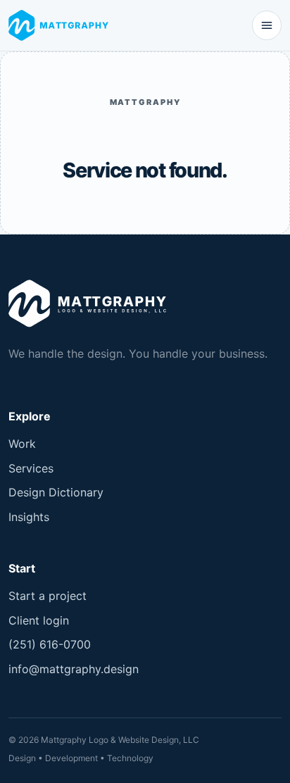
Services (30, 468)
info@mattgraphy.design (73, 669)
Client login (38, 620)
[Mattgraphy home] (61, 25)
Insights (28, 517)
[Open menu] (267, 25)
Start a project (47, 596)
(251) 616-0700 (49, 644)
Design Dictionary (55, 492)
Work (22, 444)
